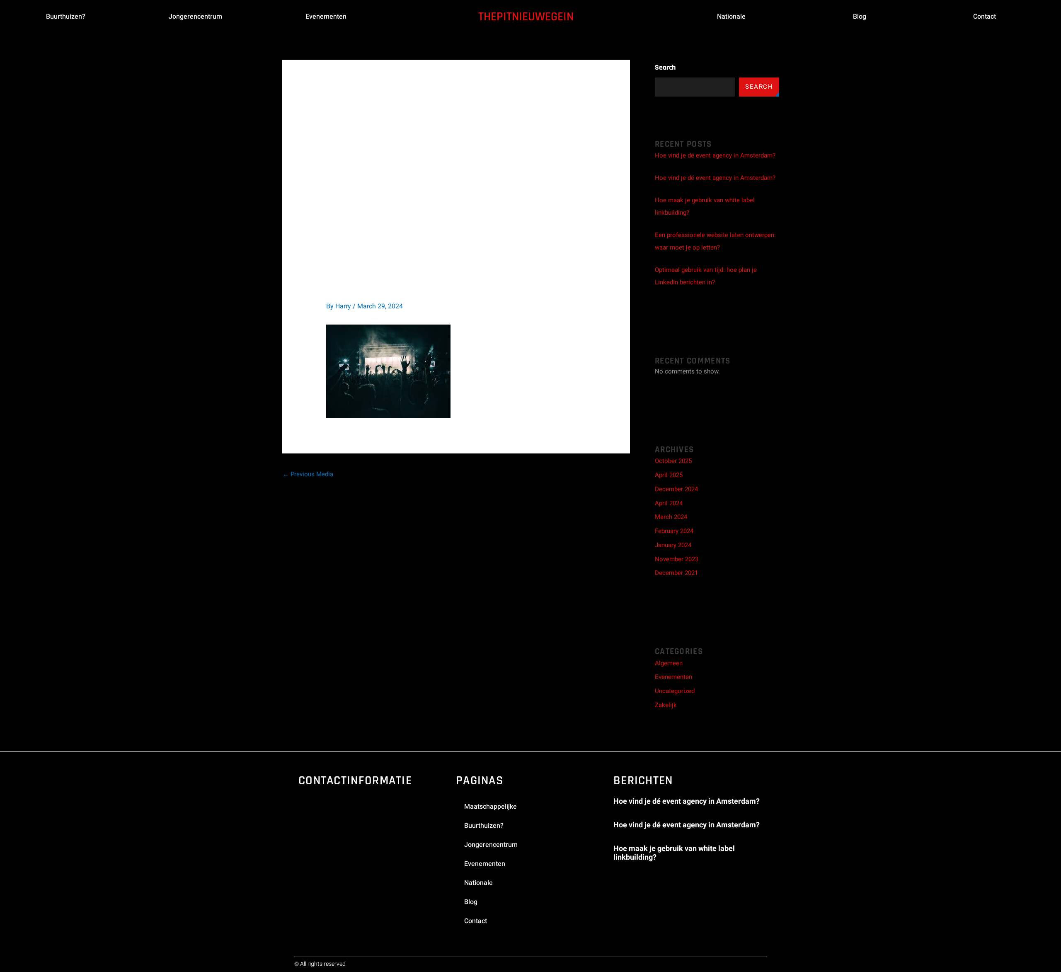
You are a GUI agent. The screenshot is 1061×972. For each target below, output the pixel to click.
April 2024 (669, 503)
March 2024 (671, 516)
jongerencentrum (195, 17)
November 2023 (676, 559)
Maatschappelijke (490, 807)
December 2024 (676, 489)
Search (665, 67)
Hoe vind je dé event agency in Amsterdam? (715, 155)
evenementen (325, 17)
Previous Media (308, 474)
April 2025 (669, 475)
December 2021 (676, 572)
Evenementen (673, 676)
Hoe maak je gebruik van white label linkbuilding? (674, 853)
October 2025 (673, 460)
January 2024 (673, 545)
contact (984, 17)
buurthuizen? (65, 17)
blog (859, 17)
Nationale (731, 17)
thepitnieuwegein (526, 16)
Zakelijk (666, 705)
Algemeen (669, 663)
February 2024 (674, 531)
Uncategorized (675, 691)
